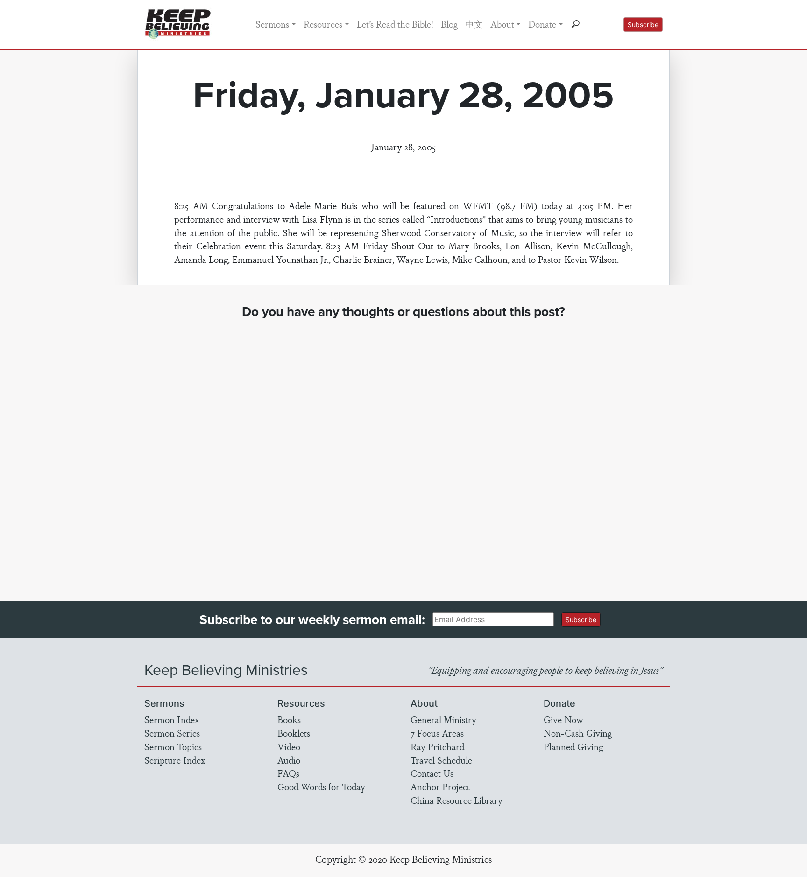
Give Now (563, 719)
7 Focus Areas (437, 732)
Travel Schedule (441, 759)
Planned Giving (573, 746)
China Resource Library (457, 800)
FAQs (288, 772)
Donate (542, 23)
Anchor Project (440, 786)
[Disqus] (403, 451)
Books (289, 719)
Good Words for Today (321, 786)
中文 (474, 23)
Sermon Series (172, 732)
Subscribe (643, 24)
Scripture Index (174, 759)
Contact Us (432, 772)
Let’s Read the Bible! (395, 23)
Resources (323, 23)
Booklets (293, 732)
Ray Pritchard (437, 746)
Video (288, 746)
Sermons (272, 23)
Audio (288, 759)
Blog (449, 23)
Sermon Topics (173, 746)
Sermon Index (171, 719)
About (502, 23)
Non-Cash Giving (578, 732)
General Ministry (443, 719)
